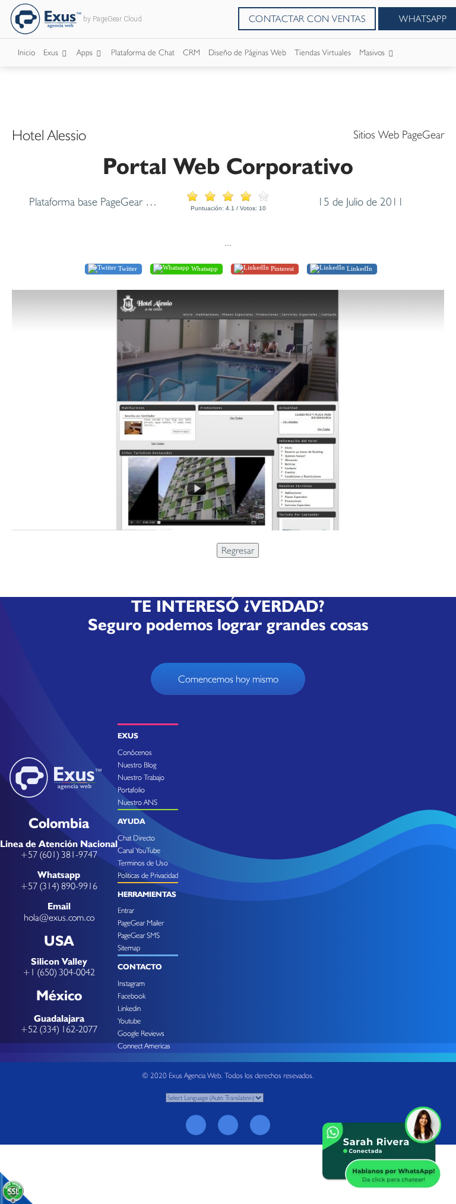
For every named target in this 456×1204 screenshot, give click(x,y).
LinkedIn (358, 268)
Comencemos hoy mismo (228, 679)
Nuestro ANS (137, 802)
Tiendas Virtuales (322, 52)
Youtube (129, 1020)
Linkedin (129, 1008)
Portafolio (131, 789)
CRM (191, 52)
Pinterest (281, 268)
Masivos (373, 52)
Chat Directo (136, 837)
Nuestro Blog (137, 764)
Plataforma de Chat (143, 52)
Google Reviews (141, 1033)
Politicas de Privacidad (148, 875)
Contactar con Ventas (307, 18)
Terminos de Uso (143, 862)
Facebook (131, 995)
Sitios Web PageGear (398, 134)
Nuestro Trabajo (141, 777)
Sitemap (129, 947)
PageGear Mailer (141, 922)
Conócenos (135, 752)
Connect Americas (144, 1045)
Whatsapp (203, 268)
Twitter (126, 268)
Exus (52, 52)
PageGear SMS (139, 935)
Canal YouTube (139, 850)
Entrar (126, 910)
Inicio (26, 52)
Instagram (131, 983)
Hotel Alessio (49, 135)
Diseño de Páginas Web (247, 52)
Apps (86, 52)
